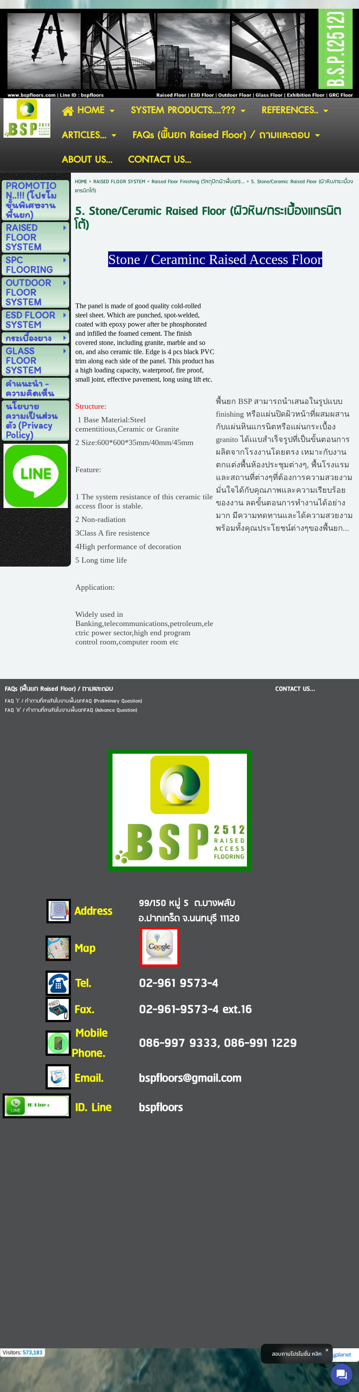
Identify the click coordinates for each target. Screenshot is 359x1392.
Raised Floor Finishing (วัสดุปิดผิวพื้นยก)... (198, 181)
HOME (81, 181)
